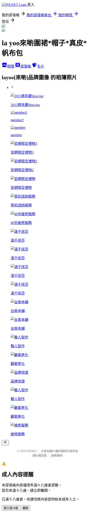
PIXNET (32, 451)
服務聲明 (57, 455)
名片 (40, 66)
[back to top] (5, 442)
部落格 (26, 66)
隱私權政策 (39, 455)
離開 (25, 508)
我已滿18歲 (11, 508)
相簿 (11, 66)
